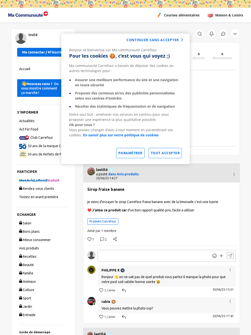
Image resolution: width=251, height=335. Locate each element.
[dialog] (125, 99)
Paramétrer (130, 153)
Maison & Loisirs (229, 15)
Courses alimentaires (182, 15)
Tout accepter (165, 153)
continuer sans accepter (152, 40)
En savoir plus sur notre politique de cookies (121, 135)
